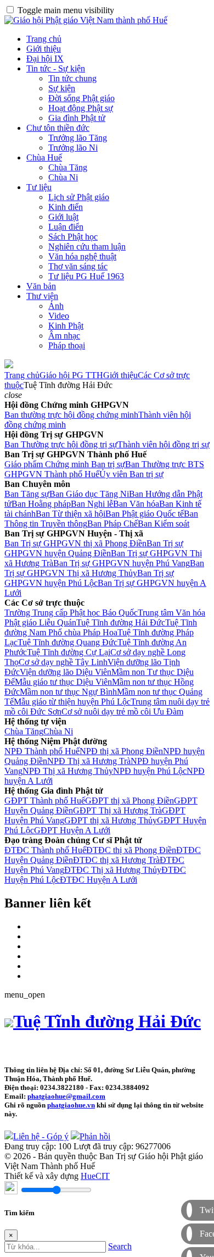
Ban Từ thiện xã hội (70, 513)
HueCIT (95, 1176)
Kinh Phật (65, 325)
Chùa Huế (44, 157)
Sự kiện (61, 88)
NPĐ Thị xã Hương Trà (89, 761)
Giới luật (63, 217)
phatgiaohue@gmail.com (66, 1096)
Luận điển (65, 226)
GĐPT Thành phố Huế (44, 800)
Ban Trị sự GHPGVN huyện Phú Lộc (89, 578)
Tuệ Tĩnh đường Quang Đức (67, 642)
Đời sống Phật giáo (81, 98)
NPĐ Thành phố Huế (42, 751)
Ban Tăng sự (26, 494)
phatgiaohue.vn (71, 1105)
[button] (13, 395)
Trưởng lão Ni (73, 147)
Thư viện (42, 296)
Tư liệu (39, 187)
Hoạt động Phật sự (80, 108)
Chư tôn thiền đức (57, 127)
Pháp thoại (66, 345)
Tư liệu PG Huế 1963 (86, 276)
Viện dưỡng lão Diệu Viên (65, 672)
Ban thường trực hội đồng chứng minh (71, 414)
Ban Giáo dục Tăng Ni (89, 494)
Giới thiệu (43, 48)
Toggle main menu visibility (66, 10)
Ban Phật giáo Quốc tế (144, 513)
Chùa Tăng (67, 167)
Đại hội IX (45, 58)
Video (58, 315)
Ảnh (56, 306)
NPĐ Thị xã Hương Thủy (67, 771)
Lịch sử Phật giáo (78, 197)
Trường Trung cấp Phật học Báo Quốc (71, 612)
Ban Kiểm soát (163, 523)
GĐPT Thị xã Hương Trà (117, 810)
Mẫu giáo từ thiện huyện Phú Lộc (72, 701)
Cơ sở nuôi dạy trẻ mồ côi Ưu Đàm (122, 711)
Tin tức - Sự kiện (55, 68)
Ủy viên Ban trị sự (131, 474)
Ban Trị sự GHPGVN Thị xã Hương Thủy (104, 568)
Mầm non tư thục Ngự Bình (68, 691)
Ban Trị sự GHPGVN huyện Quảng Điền (93, 548)
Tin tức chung (72, 78)
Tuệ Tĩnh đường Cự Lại (68, 652)
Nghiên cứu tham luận (87, 246)
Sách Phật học (73, 236)
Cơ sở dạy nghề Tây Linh (63, 662)
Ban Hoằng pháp (41, 503)
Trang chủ (43, 38)
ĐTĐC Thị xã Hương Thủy (112, 869)
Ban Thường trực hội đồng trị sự (60, 444)
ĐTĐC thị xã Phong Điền (131, 850)
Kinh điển (65, 207)
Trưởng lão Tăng (77, 137)
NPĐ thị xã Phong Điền (121, 751)
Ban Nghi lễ (92, 503)
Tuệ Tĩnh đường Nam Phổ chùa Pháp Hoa (100, 627)
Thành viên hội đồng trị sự (163, 444)
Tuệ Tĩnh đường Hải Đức (120, 622)
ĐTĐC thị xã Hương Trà (116, 860)
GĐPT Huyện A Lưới (72, 830)
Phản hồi (95, 1136)
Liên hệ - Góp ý (41, 1136)
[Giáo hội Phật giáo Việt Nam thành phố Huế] (85, 20)
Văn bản (41, 286)
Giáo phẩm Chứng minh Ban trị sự (64, 464)
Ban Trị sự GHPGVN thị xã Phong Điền (75, 543)
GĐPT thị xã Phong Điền (129, 800)
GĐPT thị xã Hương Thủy (110, 820)
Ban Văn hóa (136, 503)
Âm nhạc (64, 335)
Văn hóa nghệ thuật (82, 256)
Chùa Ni (63, 177)
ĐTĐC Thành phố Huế (45, 850)
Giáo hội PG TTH (71, 375)
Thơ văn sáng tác (78, 266)
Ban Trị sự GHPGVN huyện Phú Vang (121, 563)
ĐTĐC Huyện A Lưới (98, 879)
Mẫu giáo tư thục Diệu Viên (63, 681)
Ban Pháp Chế (112, 523)
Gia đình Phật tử (76, 118)
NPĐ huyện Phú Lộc (150, 771)
